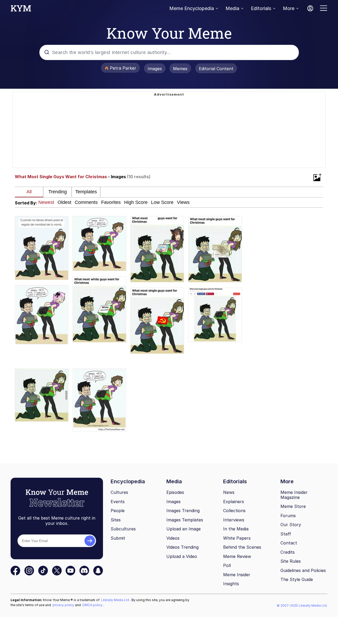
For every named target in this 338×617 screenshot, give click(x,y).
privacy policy (64, 605)
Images (155, 68)
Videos (173, 538)
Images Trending (183, 510)
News (228, 492)
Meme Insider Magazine (294, 495)
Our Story (290, 524)
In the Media (235, 528)
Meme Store (293, 506)
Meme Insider (236, 574)
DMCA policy (92, 605)
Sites (116, 519)
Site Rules (290, 561)
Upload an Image (183, 528)
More (288, 8)
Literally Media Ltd (115, 600)
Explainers (233, 501)
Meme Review (237, 556)
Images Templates (184, 519)
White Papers (237, 538)
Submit (118, 538)
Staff (285, 533)
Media (232, 8)
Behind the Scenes (242, 547)
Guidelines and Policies (303, 570)
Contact (288, 542)
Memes (180, 68)
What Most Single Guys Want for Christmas (61, 176)
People (118, 510)
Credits (287, 552)
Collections (234, 510)
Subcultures (123, 528)
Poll (227, 565)
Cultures (119, 492)
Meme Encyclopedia (191, 8)
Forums (288, 515)
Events (118, 501)
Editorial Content (216, 68)
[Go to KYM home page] (21, 9)
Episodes (175, 492)
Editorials (261, 8)
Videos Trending (182, 547)
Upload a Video (181, 556)
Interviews (233, 519)
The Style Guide (296, 579)
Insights (231, 583)
